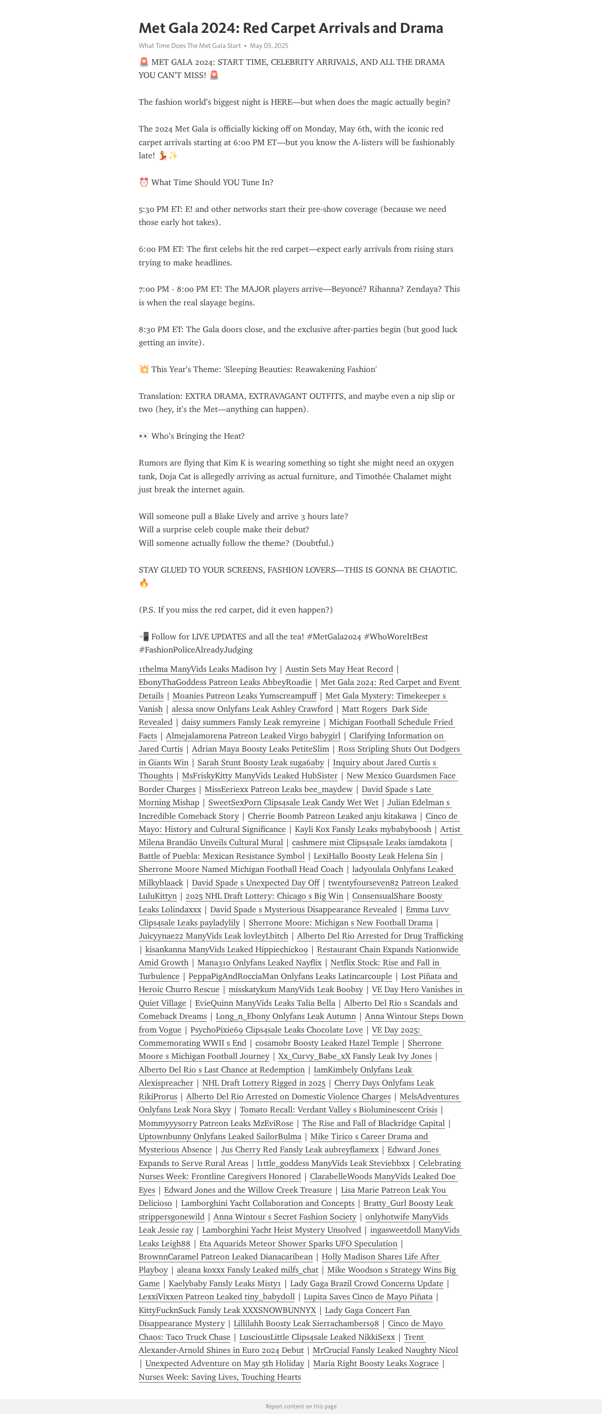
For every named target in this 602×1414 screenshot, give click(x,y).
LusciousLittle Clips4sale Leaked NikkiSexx (317, 1337)
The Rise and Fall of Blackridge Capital (373, 1123)
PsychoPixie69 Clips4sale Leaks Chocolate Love (276, 1030)
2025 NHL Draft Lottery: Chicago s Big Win (264, 896)
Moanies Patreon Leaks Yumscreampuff (245, 696)
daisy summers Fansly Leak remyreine (251, 722)
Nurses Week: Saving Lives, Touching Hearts (220, 1377)
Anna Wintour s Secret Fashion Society (285, 1217)
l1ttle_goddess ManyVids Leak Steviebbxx (333, 1163)
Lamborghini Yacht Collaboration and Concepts (268, 1203)
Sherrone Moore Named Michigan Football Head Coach (241, 869)
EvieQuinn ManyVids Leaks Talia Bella (265, 1003)
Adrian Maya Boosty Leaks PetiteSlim (260, 749)
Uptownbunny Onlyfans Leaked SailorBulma (220, 1136)
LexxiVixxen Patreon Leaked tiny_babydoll (217, 1296)
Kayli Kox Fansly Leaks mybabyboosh (363, 829)
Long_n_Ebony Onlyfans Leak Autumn (286, 1016)
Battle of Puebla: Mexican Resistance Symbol (222, 856)
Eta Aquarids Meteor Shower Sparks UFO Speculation (298, 1243)
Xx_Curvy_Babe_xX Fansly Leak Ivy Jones (355, 1056)
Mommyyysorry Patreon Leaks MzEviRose (216, 1123)
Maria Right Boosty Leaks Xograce (376, 1363)
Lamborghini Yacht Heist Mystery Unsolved (281, 1230)
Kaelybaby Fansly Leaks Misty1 (225, 1283)
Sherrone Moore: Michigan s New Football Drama (341, 922)
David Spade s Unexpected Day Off (255, 883)
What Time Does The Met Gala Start (190, 45)
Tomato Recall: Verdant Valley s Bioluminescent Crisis (338, 1109)
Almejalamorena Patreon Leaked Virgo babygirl (253, 735)
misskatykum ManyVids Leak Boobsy (296, 989)
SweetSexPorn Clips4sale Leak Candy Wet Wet (293, 802)
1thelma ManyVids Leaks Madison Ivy (208, 669)
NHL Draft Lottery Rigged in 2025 (263, 1083)
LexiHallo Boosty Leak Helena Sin (375, 856)
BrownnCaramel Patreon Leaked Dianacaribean (226, 1256)
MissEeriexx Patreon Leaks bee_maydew (279, 789)
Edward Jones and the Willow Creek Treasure (248, 1190)
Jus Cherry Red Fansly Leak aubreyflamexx (300, 1149)
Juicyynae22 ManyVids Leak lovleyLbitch (213, 936)
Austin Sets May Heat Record (339, 669)
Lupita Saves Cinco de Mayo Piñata (368, 1296)
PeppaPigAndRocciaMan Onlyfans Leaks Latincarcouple (290, 976)
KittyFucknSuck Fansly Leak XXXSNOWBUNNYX (227, 1310)
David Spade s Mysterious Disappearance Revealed (303, 909)
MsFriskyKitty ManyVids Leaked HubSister (260, 775)
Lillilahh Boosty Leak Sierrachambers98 (306, 1323)
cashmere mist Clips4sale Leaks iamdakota (369, 842)
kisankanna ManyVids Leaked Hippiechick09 (226, 949)
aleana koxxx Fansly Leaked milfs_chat (247, 1270)
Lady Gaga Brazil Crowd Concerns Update (367, 1283)
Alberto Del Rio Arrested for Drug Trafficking (380, 936)
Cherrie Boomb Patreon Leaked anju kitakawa (332, 816)
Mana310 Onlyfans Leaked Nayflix (260, 962)
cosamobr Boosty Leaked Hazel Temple (327, 1043)
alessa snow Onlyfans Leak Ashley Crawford (252, 709)
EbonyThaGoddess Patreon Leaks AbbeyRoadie (225, 682)
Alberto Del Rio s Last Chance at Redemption (222, 1069)
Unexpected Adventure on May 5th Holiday (224, 1363)
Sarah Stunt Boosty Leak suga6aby (261, 762)
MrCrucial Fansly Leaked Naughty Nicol (385, 1350)
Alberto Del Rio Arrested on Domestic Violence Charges (288, 1096)
